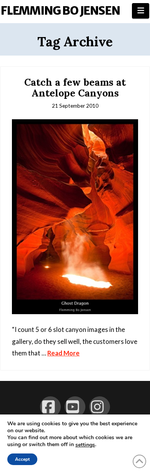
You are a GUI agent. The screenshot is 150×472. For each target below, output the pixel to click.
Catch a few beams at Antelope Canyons (75, 87)
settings (85, 445)
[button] (140, 11)
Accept (22, 459)
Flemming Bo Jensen (60, 10)
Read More (63, 353)
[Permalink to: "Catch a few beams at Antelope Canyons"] (75, 216)
